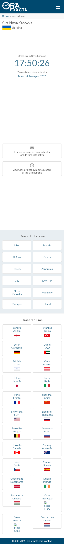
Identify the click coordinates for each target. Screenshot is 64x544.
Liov (16, 280)
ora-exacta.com (35, 541)
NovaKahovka (17, 292)
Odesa (47, 257)
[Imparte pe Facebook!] (36, 85)
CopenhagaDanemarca (16, 480)
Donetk (17, 268)
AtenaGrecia (17, 519)
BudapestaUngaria (17, 497)
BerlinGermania (16, 346)
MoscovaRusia (47, 430)
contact (48, 541)
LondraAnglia (17, 329)
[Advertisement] (32, 42)
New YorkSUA (16, 413)
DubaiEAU (47, 346)
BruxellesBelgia (17, 430)
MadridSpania (47, 463)
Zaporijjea (47, 268)
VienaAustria (47, 363)
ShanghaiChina (47, 396)
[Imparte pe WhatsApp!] (28, 85)
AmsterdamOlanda (47, 519)
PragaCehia (16, 463)
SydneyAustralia (47, 446)
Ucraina (6, 16)
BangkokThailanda (47, 413)
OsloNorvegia (47, 497)
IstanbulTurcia (47, 329)
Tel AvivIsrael (16, 363)
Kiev (16, 245)
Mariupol (17, 304)
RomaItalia (47, 379)
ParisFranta (17, 396)
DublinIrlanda (47, 480)
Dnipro (17, 257)
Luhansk (47, 304)
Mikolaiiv (47, 292)
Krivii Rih (47, 280)
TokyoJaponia (16, 379)
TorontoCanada (16, 446)
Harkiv (47, 245)
